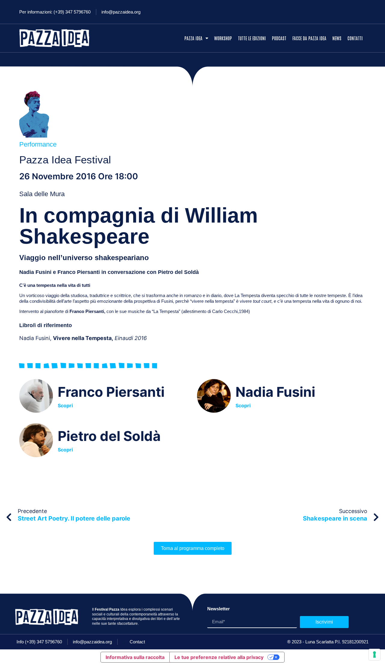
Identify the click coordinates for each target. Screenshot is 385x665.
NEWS (336, 38)
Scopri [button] (65, 405)
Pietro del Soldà (109, 436)
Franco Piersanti (111, 392)
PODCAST (279, 38)
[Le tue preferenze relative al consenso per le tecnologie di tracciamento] (374, 654)
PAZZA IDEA (193, 38)
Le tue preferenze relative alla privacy (218, 657)
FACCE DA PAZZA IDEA (309, 38)
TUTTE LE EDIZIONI (252, 38)
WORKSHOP (223, 38)
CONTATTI (355, 38)
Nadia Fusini (275, 392)
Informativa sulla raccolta (135, 657)
